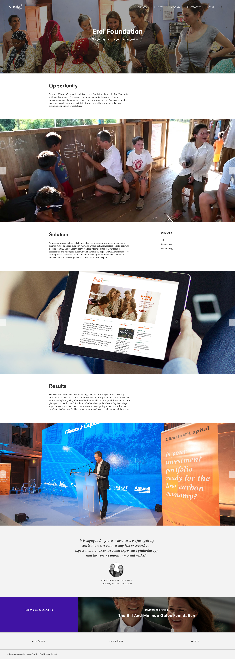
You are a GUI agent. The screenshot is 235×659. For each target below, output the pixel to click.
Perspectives (194, 7)
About (211, 7)
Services (158, 7)
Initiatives (175, 7)
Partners (142, 7)
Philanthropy (167, 248)
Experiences (166, 244)
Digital (163, 240)
